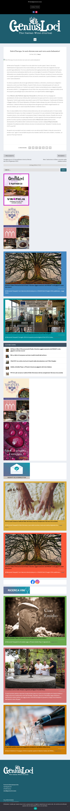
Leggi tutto (57, 337)
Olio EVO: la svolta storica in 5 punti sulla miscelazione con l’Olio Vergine (28, 333)
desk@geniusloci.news (36, 1)
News (39, 54)
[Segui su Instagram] (36, 12)
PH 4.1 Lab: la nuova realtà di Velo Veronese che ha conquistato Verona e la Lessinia (36, 372)
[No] (68, 806)
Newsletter (34, 7)
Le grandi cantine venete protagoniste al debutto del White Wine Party (27, 747)
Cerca (63, 170)
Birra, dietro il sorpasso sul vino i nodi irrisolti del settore (28, 355)
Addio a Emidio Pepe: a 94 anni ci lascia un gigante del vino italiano (31, 367)
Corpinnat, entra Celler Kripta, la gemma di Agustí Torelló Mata (25, 689)
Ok (35, 808)
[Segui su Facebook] (34, 12)
